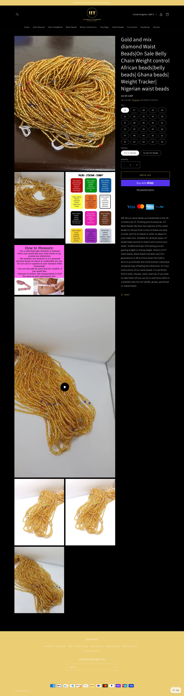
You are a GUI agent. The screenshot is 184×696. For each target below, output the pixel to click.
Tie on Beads (130, 153)
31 (125, 116)
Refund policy (97, 646)
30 (162, 110)
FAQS (70, 646)
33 (144, 116)
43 (134, 129)
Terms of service (129, 646)
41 (162, 122)
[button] (17, 14)
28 (144, 110)
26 (125, 110)
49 (144, 135)
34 (153, 116)
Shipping (135, 100)
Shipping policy (113, 646)
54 (144, 141)
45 (153, 129)
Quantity (124, 159)
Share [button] (126, 294)
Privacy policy (81, 646)
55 (153, 141)
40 (153, 122)
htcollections (25, 691)
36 (162, 116)
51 (162, 135)
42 (125, 129)
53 (134, 141)
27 (134, 110)
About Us (49, 646)
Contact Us (60, 646)
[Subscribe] (114, 667)
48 (134, 135)
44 (144, 129)
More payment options (145, 190)
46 (162, 129)
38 (134, 122)
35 (162, 141)
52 (125, 141)
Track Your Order (91, 651)
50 (153, 135)
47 (125, 135)
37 (125, 122)
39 (144, 122)
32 (134, 116)
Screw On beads (150, 153)
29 (153, 110)
